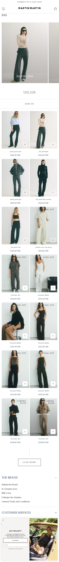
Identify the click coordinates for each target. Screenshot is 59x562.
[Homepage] (29, 8)
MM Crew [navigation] (6, 493)
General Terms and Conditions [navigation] (16, 501)
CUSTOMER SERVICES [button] (16, 512)
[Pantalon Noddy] (43, 273)
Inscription (15, 540)
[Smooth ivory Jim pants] (43, 225)
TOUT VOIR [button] (29, 92)
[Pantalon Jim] (15, 273)
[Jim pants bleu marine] (43, 178)
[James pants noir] (15, 130)
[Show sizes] (24, 144)
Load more (29, 462)
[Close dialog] (3, 520)
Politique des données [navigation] (11, 497)
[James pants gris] (15, 178)
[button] (3, 8)
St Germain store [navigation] (9, 489)
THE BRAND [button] (10, 477)
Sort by (29, 104)
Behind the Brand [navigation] (9, 485)
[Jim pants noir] (15, 225)
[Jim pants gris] (43, 130)
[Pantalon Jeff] (15, 417)
